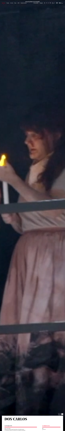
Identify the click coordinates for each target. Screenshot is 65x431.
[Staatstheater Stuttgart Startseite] (32, 1)
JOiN (18, 2)
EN (44, 2)
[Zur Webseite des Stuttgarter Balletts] (53, 3)
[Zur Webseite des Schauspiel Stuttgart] (57, 3)
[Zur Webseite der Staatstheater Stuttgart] (61, 3)
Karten (8, 2)
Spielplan (3, 2)
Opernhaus (44, 429)
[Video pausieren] (62, 414)
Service (11, 2)
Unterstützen (35, 2)
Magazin (41, 2)
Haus (15, 2)
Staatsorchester (24, 2)
